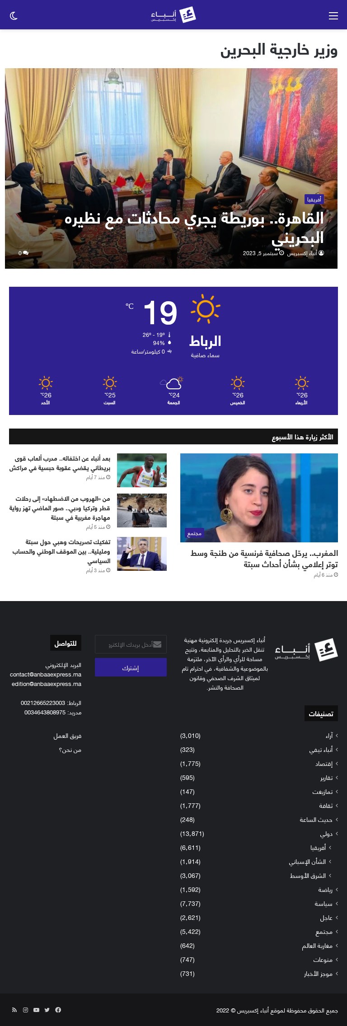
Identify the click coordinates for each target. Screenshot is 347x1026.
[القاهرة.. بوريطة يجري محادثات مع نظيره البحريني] (171, 168)
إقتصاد (324, 763)
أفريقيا (318, 847)
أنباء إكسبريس (302, 252)
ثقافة (326, 805)
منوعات (323, 959)
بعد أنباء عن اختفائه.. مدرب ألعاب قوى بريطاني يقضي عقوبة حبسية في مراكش (59, 462)
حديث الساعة (316, 819)
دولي (326, 833)
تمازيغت (323, 791)
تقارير (326, 777)
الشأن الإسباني (307, 861)
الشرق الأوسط (308, 875)
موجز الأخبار (318, 973)
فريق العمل (67, 735)
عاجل (326, 917)
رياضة (326, 889)
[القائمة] (333, 18)
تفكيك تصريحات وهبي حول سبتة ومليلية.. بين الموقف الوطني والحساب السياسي (61, 551)
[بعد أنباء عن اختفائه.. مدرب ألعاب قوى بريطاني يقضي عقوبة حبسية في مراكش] (142, 470)
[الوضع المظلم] (13, 18)
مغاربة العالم (317, 945)
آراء (329, 735)
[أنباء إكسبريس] (173, 14)
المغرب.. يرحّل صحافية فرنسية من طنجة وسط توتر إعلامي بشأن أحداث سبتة (264, 558)
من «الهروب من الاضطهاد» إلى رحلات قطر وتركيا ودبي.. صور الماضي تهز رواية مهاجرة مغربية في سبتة (59, 507)
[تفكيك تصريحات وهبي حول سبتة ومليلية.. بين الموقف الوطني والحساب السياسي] (142, 554)
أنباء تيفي (321, 749)
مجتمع (324, 931)
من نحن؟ (70, 749)
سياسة (324, 903)
